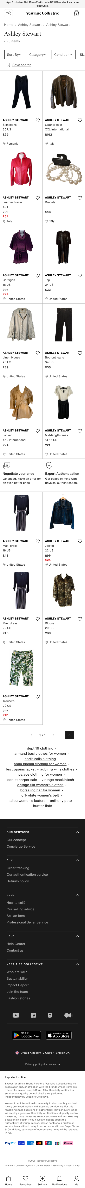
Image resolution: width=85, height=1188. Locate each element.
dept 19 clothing (40, 748)
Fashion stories (18, 998)
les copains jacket (20, 769)
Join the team (17, 991)
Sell (10, 895)
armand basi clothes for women (40, 753)
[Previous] (32, 735)
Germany (58, 1165)
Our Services (18, 832)
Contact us (15, 950)
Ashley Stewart (29, 24)
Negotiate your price (18, 473)
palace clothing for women (40, 774)
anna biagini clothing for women (40, 764)
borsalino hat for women (40, 790)
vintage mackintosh (58, 779)
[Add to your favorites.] (37, 120)
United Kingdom (24, 1165)
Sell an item (16, 915)
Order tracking (18, 867)
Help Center (16, 943)
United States (43, 1165)
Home (8, 24)
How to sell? (16, 902)
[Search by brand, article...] (8, 13)
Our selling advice (20, 909)
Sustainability (17, 978)
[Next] (53, 735)
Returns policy (18, 881)
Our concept (16, 839)
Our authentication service (27, 874)
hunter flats (42, 805)
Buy (10, 860)
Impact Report (18, 985)
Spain (69, 1165)
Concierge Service (21, 846)
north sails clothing (40, 758)
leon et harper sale (21, 779)
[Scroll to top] (69, 735)
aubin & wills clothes (57, 769)
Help (10, 936)
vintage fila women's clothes (40, 784)
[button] (76, 13)
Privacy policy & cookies (40, 1064)
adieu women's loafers (26, 800)
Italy (77, 1165)
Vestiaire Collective (25, 964)
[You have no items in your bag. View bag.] (76, 13)
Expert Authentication (62, 473)
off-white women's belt (40, 795)
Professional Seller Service (27, 922)
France (9, 1165)
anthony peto (61, 800)
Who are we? (17, 971)
